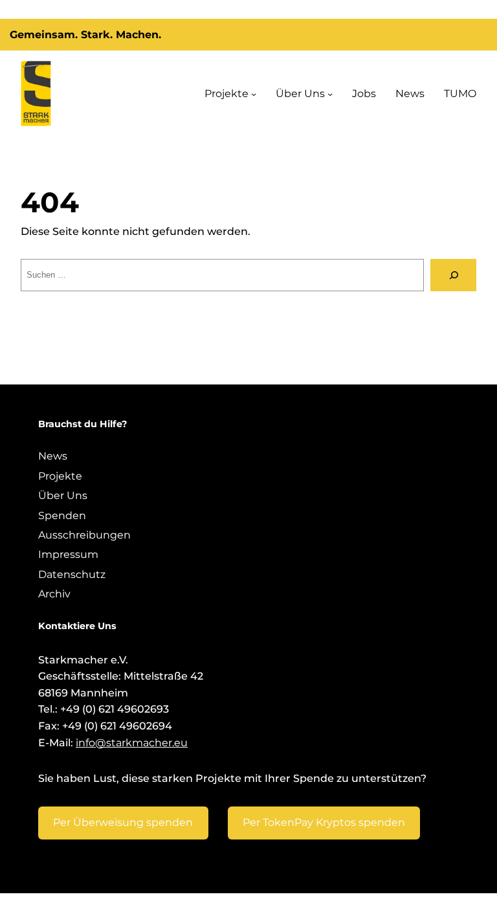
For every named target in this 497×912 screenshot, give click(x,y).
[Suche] (453, 275)
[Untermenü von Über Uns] (330, 93)
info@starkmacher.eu (132, 743)
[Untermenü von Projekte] (253, 93)
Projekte (226, 93)
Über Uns (300, 93)
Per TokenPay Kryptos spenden (324, 822)
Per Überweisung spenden (123, 822)
